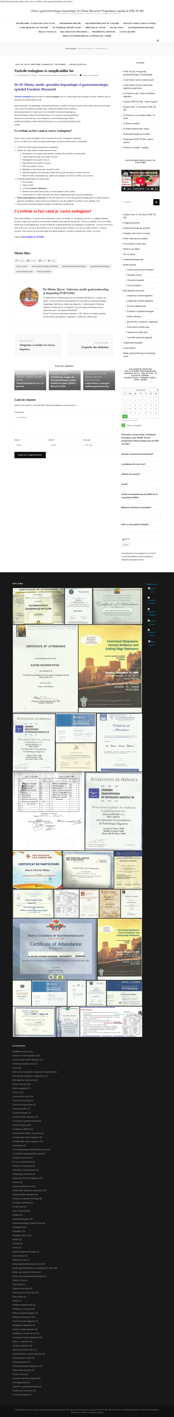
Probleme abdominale (22, 1305)
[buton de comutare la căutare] (158, 41)
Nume (17, 440)
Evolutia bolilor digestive (23, 1194)
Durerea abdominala (136, 306)
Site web (86, 440)
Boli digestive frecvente (73, 32)
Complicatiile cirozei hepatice (25, 1141)
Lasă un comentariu (91, 75)
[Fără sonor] (152, 189)
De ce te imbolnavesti (22, 1162)
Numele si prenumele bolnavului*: (137, 454)
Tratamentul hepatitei (103, 32)
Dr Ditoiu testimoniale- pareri (136, 129)
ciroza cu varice (21, 266)
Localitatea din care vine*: (133, 464)
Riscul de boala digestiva (23, 1321)
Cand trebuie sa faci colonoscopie (138, 80)
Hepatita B (17, 1227)
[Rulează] (124, 189)
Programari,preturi (70, 23)
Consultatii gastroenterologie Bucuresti (30, 1149)
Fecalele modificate (21, 1203)
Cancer (15, 1092)
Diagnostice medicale (22, 1174)
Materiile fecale (19, 1260)
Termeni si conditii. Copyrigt (135, 147)
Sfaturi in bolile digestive (23, 1329)
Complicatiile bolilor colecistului (26, 1133)
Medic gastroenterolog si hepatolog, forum (87, 36)
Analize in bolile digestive (24, 1056)
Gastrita (15, 1215)
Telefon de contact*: (131, 474)
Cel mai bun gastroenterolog (25, 1121)
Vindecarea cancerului (22, 1391)
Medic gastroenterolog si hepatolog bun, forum (33, 1268)
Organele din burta (20, 1288)
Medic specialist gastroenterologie (27, 1276)
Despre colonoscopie (22, 1166)
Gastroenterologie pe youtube (102, 23)
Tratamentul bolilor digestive (25, 1366)
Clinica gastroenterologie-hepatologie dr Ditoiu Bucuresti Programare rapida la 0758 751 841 (87, 11)
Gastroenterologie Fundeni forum (27, 1223)
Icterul (15, 1248)
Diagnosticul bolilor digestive (140, 301)
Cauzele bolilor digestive (23, 1117)
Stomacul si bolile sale (137, 332)
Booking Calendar (132, 420)
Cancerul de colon (20, 1096)
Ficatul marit (18, 1207)
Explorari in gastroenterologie (140, 311)
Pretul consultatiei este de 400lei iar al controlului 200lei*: (139, 496)
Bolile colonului (134, 316)
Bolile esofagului (20, 1088)
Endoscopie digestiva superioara (27, 1190)
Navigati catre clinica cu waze (139, 23)
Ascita (15, 1068)
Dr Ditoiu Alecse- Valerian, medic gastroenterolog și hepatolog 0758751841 (47, 75)
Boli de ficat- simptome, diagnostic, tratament (41, 64)
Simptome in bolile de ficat (24, 1333)
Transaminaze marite (21, 1358)
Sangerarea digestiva (22, 1325)
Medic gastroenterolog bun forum (27, 1264)
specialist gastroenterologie (100, 266)
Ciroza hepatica (78, 64)
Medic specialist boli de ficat (25, 1272)
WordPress (75, 1412)
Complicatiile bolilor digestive (25, 1137)
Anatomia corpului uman (23, 1064)
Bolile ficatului (47, 32)
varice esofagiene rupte (24, 271)
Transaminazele (19, 1362)
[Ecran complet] (156, 189)
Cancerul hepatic (20, 1113)
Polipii (15, 1301)
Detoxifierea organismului (24, 1170)
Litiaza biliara (127, 32)
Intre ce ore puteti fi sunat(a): (135, 524)
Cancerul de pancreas (22, 1105)
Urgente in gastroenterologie (25, 1386)
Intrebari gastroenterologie (24, 1252)
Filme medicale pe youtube (34, 28)
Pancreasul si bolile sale (138, 327)
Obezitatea (17, 1284)
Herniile (16, 1243)
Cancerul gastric (19, 1109)
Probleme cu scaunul (22, 1309)
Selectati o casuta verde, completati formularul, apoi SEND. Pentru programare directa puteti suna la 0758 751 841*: (139, 439)
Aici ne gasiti (117, 28)
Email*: (124, 484)
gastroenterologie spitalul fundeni (74, 266)
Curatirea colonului (21, 1158)
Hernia (15, 1239)
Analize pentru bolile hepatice (140, 270)
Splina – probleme (20, 1342)
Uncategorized (19, 1382)
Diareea (16, 1182)
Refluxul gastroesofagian (23, 1313)
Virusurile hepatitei (135, 280)
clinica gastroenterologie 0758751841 (45, 266)
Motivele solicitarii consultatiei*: (136, 507)
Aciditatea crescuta (21, 1051)
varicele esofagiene (44, 271)
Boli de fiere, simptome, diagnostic (142, 322)
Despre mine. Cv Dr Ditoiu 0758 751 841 (35, 23)
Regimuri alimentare (21, 1317)
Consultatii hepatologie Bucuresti (27, 1154)
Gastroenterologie (92, 380)
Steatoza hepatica (20, 1346)
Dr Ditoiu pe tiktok (131, 123)
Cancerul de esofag (21, 1100)
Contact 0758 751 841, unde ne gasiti (140, 102)
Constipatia (17, 1145)
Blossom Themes (140, 1410)
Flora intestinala (19, 1211)
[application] (140, 180)
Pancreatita (17, 1297)
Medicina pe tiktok (95, 28)
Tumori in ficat (18, 1374)
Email (51, 440)
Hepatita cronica (134, 275)
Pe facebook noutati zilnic (67, 28)
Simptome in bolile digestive (140, 296)
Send (126, 545)
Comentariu (19, 412)
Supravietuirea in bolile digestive (27, 1354)
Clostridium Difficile (21, 1129)
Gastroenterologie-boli (141, 28)
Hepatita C (17, 1231)
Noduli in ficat (18, 1280)
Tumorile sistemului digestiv (139, 337)
